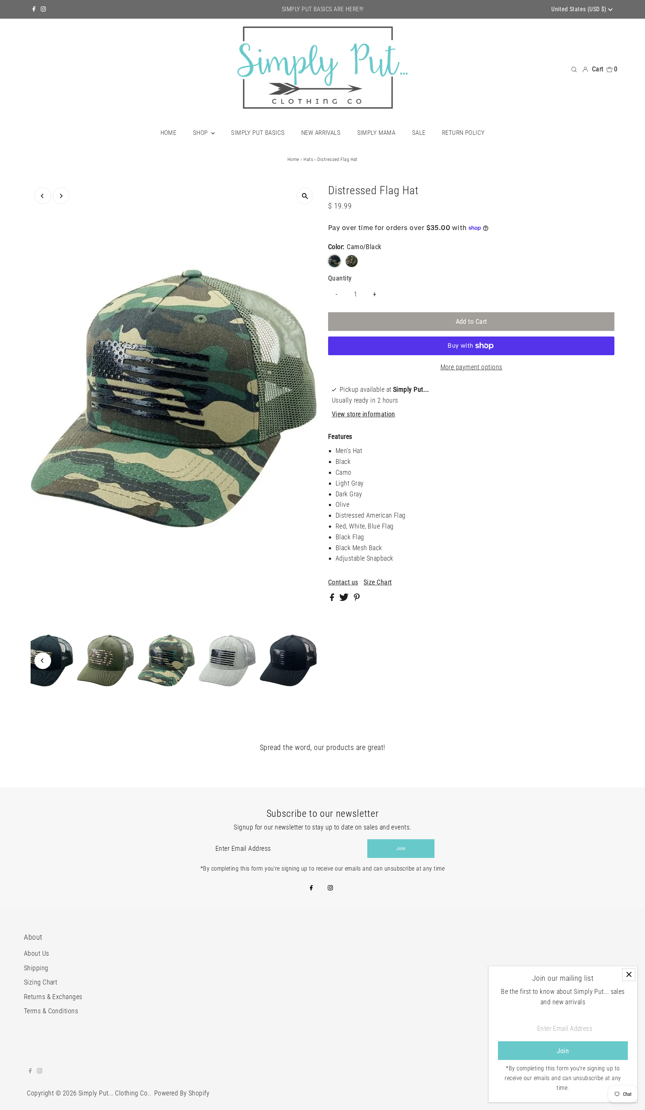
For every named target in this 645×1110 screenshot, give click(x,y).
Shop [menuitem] (201, 132)
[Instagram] (43, 9)
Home (293, 159)
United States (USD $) (579, 9)
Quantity (340, 278)
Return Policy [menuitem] (463, 132)
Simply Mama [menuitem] (376, 132)
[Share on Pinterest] (357, 598)
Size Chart (378, 582)
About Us (36, 953)
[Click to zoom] (304, 195)
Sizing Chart (40, 982)
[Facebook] (34, 9)
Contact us (343, 582)
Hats (308, 159)
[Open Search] (574, 68)
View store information (363, 414)
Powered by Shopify (181, 1093)
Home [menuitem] (169, 132)
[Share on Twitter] (344, 598)
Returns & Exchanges (53, 997)
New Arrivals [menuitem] (320, 132)
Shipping (36, 968)
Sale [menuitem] (419, 132)
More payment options (471, 367)
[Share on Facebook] (333, 598)
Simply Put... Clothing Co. (113, 1093)
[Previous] (42, 195)
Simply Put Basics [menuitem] (257, 132)
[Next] (61, 195)
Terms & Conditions (51, 1011)
